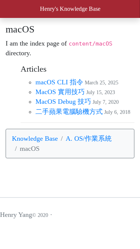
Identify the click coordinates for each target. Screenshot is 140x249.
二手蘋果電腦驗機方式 (69, 111)
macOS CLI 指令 (59, 82)
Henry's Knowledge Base (70, 9)
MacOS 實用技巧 (60, 92)
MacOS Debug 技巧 (63, 101)
